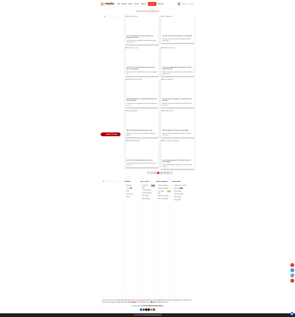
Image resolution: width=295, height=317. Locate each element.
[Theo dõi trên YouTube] (154, 309)
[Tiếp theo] (171, 173)
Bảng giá (143, 3)
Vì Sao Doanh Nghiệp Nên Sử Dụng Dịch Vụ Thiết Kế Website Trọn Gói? (177, 68)
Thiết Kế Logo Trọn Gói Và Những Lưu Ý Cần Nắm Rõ (177, 36)
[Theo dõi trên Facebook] (141, 309)
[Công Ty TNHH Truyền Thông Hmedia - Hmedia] (107, 4)
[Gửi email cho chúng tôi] (149, 309)
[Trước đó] (148, 173)
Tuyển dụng (160, 3)
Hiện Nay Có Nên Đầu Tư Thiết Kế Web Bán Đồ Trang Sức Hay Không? (141, 99)
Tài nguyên (151, 3)
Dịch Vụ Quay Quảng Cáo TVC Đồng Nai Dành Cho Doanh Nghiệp (176, 160)
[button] (165, 4)
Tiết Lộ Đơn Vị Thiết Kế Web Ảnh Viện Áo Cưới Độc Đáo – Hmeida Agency (141, 68)
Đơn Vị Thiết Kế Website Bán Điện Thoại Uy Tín (140, 160)
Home (118, 3)
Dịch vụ (137, 3)
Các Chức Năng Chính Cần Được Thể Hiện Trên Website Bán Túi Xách (140, 36)
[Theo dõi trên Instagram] (143, 309)
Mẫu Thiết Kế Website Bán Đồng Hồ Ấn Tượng (139, 130)
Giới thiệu (124, 3)
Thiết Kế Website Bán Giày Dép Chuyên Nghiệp (175, 130)
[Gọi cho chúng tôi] (151, 309)
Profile (130, 3)
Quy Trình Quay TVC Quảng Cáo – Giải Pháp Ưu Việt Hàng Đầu (177, 99)
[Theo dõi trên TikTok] (146, 309)
